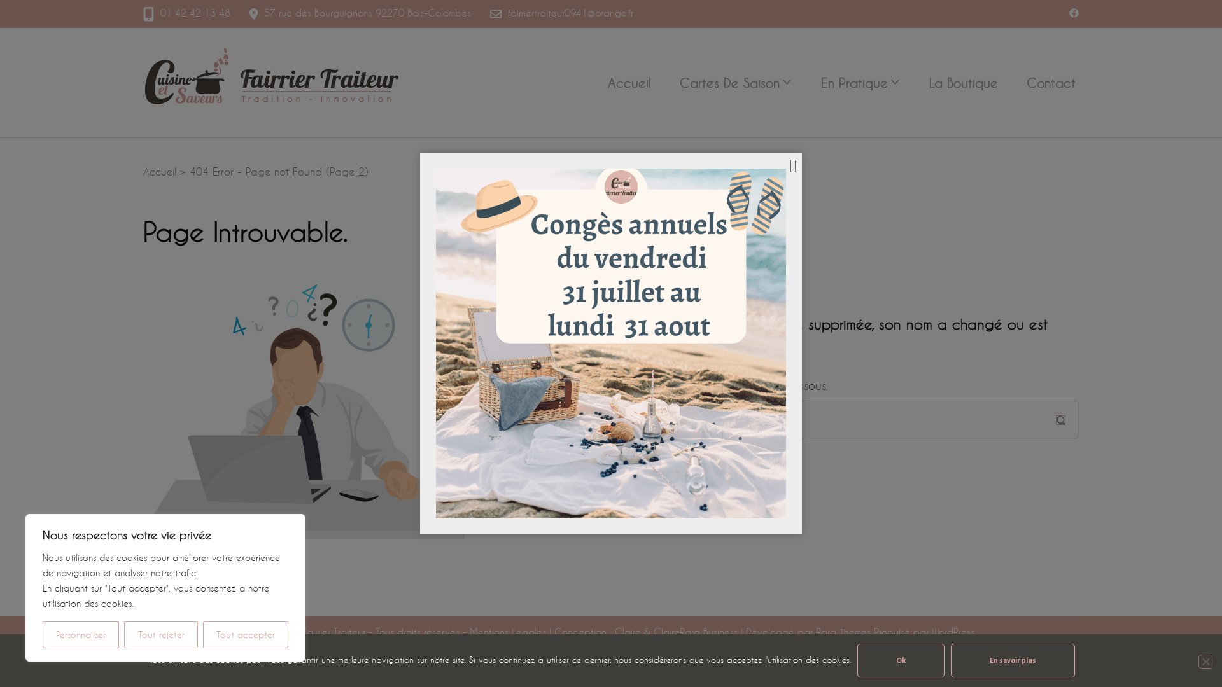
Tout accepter (245, 634)
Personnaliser (81, 634)
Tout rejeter (161, 634)
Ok (901, 660)
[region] (165, 588)
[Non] (1205, 662)
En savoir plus (1013, 660)
